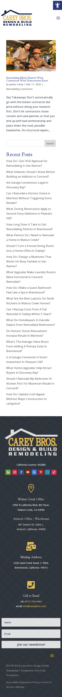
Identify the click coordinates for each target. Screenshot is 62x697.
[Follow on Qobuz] (47, 472)
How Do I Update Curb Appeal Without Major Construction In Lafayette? (26, 398)
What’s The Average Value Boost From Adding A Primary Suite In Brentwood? (27, 346)
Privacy (36, 682)
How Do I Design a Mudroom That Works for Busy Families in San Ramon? (28, 261)
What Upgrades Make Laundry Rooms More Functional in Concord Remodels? (31, 276)
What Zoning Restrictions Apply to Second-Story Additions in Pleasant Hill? (29, 213)
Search (50, 143)
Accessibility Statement (18, 682)
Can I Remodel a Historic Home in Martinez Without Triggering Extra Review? (28, 198)
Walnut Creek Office (31, 499)
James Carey (16, 84)
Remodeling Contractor (19, 89)
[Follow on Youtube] (27, 472)
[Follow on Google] (34, 472)
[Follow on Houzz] (8, 472)
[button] (57, 5)
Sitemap (20, 686)
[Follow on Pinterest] (40, 472)
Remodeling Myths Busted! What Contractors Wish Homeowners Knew (27, 79)
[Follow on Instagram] (14, 472)
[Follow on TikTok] (53, 472)
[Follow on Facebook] (21, 472)
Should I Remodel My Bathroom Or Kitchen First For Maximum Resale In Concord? (30, 383)
